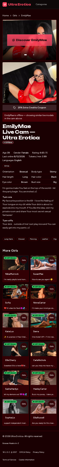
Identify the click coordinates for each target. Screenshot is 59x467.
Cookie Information (26, 460)
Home (6, 15)
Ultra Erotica (17, 4)
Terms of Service (9, 460)
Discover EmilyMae (34, 41)
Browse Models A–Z (11, 443)
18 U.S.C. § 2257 (10, 452)
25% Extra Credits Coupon (33, 108)
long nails (8, 239)
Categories (41, 4)
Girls (15, 15)
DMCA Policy (24, 452)
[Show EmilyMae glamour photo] (33, 54)
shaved (21, 239)
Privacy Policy (38, 452)
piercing (33, 239)
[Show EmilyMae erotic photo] (25, 54)
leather (45, 239)
